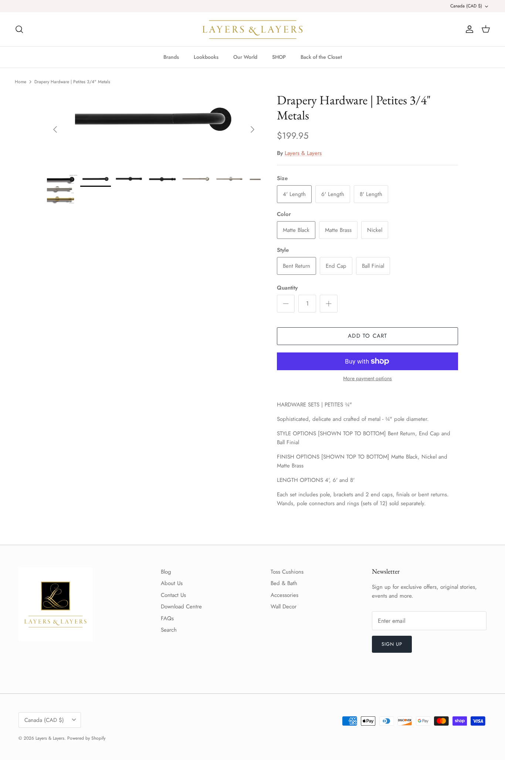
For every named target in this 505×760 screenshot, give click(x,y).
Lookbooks (206, 57)
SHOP (279, 57)
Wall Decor (283, 606)
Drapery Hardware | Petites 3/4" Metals (72, 81)
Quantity (287, 288)
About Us (172, 583)
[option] (154, 129)
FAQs (167, 618)
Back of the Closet (321, 57)
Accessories (284, 595)
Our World (245, 57)
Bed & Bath (284, 583)
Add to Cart (367, 336)
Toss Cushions (287, 572)
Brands (171, 57)
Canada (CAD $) (466, 6)
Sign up (392, 644)
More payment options (367, 378)
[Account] (468, 29)
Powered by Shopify (86, 738)
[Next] (252, 129)
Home (20, 81)
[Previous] (55, 129)
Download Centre (181, 606)
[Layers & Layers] (252, 29)
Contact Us (173, 595)
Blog (166, 572)
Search (169, 630)
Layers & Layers (303, 153)
